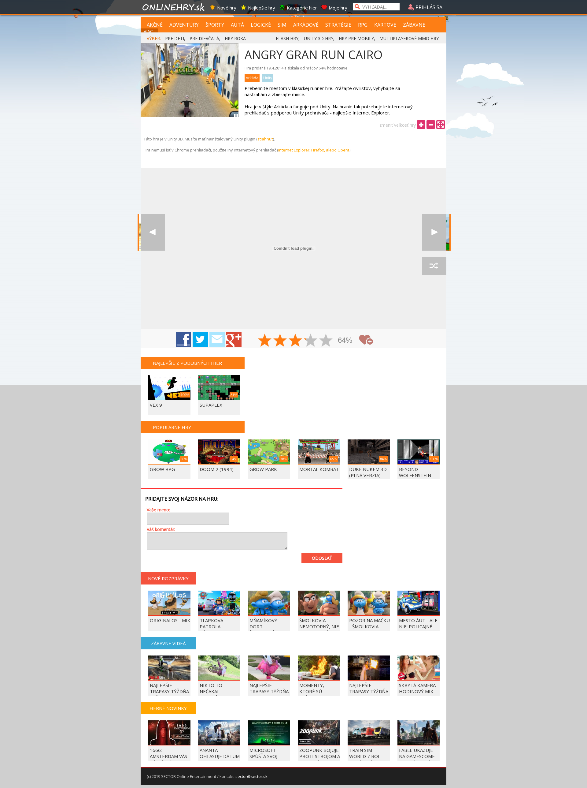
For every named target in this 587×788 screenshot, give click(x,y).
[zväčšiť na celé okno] (440, 124)
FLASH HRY (287, 38)
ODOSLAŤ (322, 558)
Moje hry (338, 8)
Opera (343, 150)
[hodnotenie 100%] (326, 341)
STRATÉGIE (338, 24)
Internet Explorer (293, 150)
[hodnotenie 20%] (265, 341)
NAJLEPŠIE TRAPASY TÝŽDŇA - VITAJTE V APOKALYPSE (269, 694)
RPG (362, 24)
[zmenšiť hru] (430, 124)
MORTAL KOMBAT (319, 469)
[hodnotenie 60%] (295, 341)
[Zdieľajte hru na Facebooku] (183, 339)
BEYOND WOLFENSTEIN (415, 472)
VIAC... (150, 31)
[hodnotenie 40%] (280, 341)
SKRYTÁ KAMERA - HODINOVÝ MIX (419, 688)
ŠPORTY (214, 24)
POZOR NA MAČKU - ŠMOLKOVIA (369, 623)
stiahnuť (265, 139)
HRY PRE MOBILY (356, 38)
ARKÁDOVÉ (306, 24)
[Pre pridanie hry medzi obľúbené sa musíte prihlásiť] (366, 340)
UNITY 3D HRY (318, 38)
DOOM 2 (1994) (217, 469)
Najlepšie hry (261, 8)
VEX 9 (156, 405)
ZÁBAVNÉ (414, 24)
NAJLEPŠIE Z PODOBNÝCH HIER (187, 363)
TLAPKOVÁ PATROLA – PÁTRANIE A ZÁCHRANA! (213, 629)
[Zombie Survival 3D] (153, 232)
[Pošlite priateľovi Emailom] (217, 339)
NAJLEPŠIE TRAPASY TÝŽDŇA (368, 688)
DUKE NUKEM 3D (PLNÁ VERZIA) (368, 472)
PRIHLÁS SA (428, 7)
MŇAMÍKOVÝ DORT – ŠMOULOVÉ (263, 626)
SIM (282, 24)
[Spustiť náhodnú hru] (434, 266)
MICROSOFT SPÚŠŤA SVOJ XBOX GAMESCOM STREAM (269, 759)
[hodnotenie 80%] (311, 341)
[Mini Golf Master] (434, 232)
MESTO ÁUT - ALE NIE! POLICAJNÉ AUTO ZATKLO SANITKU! (418, 629)
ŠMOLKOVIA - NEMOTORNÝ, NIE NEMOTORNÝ (319, 626)
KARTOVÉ (385, 24)
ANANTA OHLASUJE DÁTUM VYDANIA (220, 756)
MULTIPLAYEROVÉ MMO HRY (409, 38)
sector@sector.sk (251, 776)
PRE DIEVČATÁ (204, 38)
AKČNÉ (155, 24)
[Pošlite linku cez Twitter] (200, 339)
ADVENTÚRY (184, 24)
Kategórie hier (302, 8)
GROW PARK (263, 469)
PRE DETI (174, 38)
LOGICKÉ (261, 24)
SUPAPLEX (211, 405)
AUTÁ (237, 24)
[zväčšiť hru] (421, 124)
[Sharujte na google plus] (234, 339)
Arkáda (252, 77)
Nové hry (226, 8)
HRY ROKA (235, 38)
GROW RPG (162, 469)
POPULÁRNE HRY (172, 427)
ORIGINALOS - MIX (170, 620)
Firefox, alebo (324, 150)
